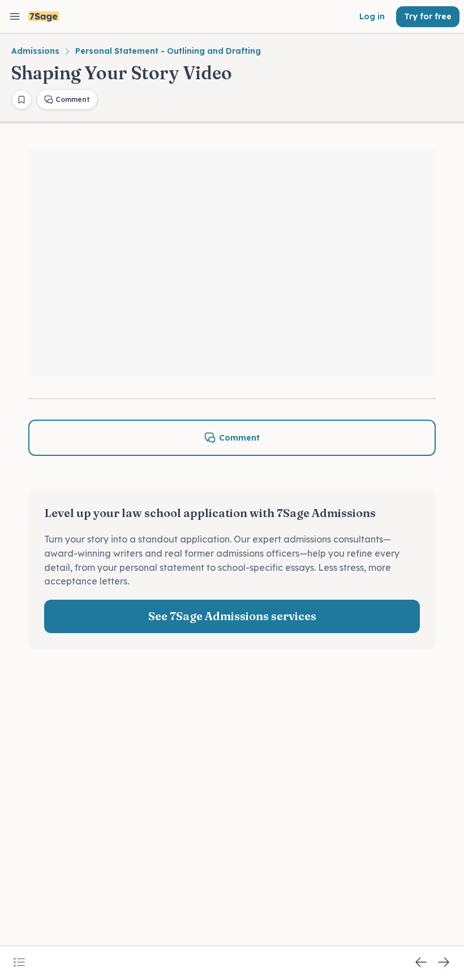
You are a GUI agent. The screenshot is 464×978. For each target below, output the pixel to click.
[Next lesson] (444, 962)
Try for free (428, 16)
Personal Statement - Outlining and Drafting (168, 51)
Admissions (35, 51)
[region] (232, 263)
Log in (372, 16)
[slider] (232, 340)
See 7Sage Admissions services (232, 616)
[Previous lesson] (421, 962)
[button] (44, 362)
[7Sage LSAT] (43, 16)
